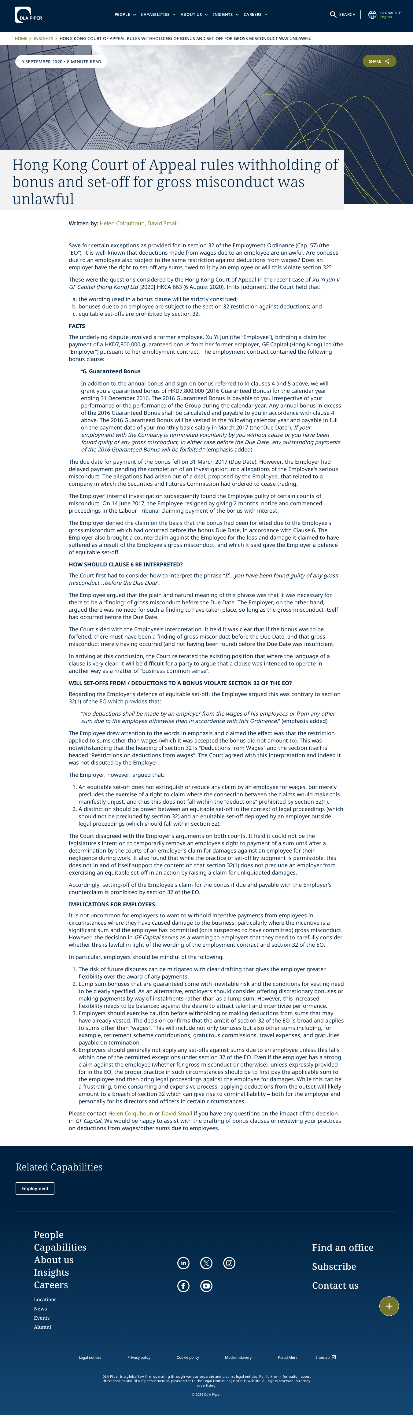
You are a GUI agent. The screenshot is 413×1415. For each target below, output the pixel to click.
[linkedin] (183, 1263)
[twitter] (206, 1263)
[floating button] (389, 1306)
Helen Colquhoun (122, 223)
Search (347, 14)
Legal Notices (214, 1381)
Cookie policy (188, 1357)
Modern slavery (238, 1357)
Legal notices (90, 1357)
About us (191, 14)
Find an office (343, 1247)
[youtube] (206, 1286)
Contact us (335, 1285)
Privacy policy (138, 1357)
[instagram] (229, 1263)
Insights (223, 14)
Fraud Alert (287, 1357)
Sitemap (322, 1357)
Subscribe (334, 1266)
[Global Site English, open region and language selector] (372, 14)
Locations (45, 1299)
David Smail (162, 223)
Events (42, 1317)
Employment (35, 1188)
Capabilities (155, 14)
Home (21, 38)
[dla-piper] (30, 14)
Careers (253, 14)
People (122, 14)
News (40, 1308)
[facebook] (183, 1286)
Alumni (42, 1327)
